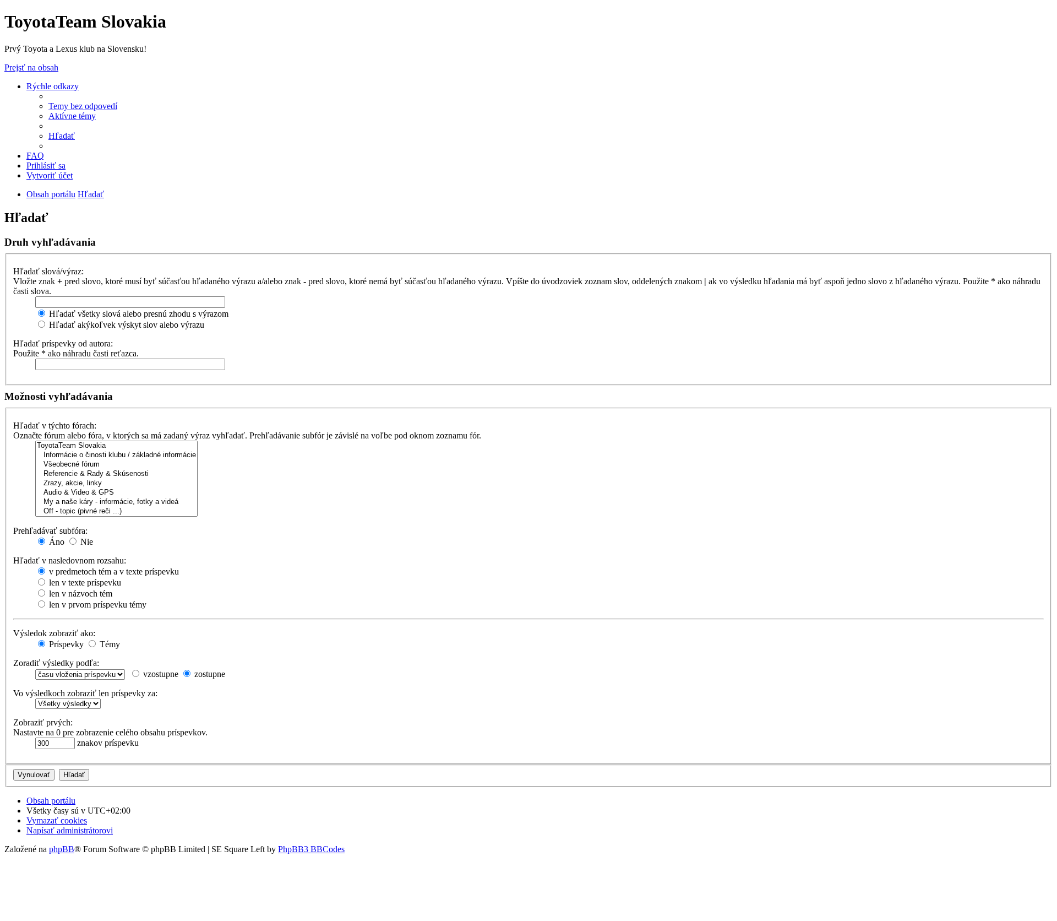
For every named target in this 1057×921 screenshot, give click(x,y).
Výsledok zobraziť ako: (54, 633)
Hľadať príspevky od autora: (63, 343)
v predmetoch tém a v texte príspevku (113, 571)
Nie (85, 541)
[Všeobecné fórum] (116, 464)
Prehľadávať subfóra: (50, 530)
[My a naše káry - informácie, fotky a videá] (116, 502)
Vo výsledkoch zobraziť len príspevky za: (85, 693)
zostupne (208, 674)
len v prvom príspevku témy (96, 604)
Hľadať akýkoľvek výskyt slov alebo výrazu (125, 324)
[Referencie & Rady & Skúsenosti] (116, 474)
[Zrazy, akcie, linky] (116, 483)
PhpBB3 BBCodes (311, 849)
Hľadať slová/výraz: (48, 271)
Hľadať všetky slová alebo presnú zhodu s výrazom (137, 313)
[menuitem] (82, 106)
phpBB (61, 849)
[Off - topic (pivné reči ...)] (116, 511)
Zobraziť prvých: (43, 722)
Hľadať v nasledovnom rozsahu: (69, 560)
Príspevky (65, 644)
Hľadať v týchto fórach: (54, 425)
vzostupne (159, 674)
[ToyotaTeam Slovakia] (116, 446)
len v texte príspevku (84, 582)
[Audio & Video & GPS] (116, 492)
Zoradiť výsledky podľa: (56, 663)
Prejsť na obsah (31, 67)
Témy (108, 644)
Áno (55, 541)
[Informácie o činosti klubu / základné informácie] (116, 455)
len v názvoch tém (79, 593)
